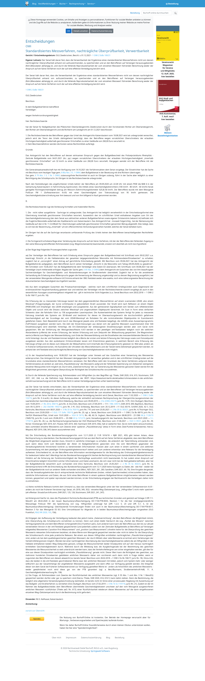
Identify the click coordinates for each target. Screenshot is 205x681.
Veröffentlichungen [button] (47, 3)
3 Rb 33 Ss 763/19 (71, 409)
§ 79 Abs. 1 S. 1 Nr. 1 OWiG (47, 175)
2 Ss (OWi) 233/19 (108, 401)
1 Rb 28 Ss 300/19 (50, 404)
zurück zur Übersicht (35, 610)
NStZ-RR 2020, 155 (43, 512)
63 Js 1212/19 (79, 418)
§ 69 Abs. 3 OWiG (91, 269)
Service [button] (90, 3)
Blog (34, 3)
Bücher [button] (62, 3)
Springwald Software (100, 651)
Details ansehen (81, 31)
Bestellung (135, 13)
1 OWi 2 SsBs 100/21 (101, 55)
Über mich (56, 637)
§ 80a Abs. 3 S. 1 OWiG (71, 172)
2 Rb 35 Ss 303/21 (120, 409)
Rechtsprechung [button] (76, 3)
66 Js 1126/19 (147, 415)
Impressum (71, 637)
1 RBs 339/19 (114, 404)
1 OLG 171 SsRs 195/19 (62, 412)
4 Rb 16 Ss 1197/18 (117, 583)
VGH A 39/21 (135, 421)
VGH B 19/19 (78, 415)
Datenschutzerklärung (101, 31)
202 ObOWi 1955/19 (52, 406)
